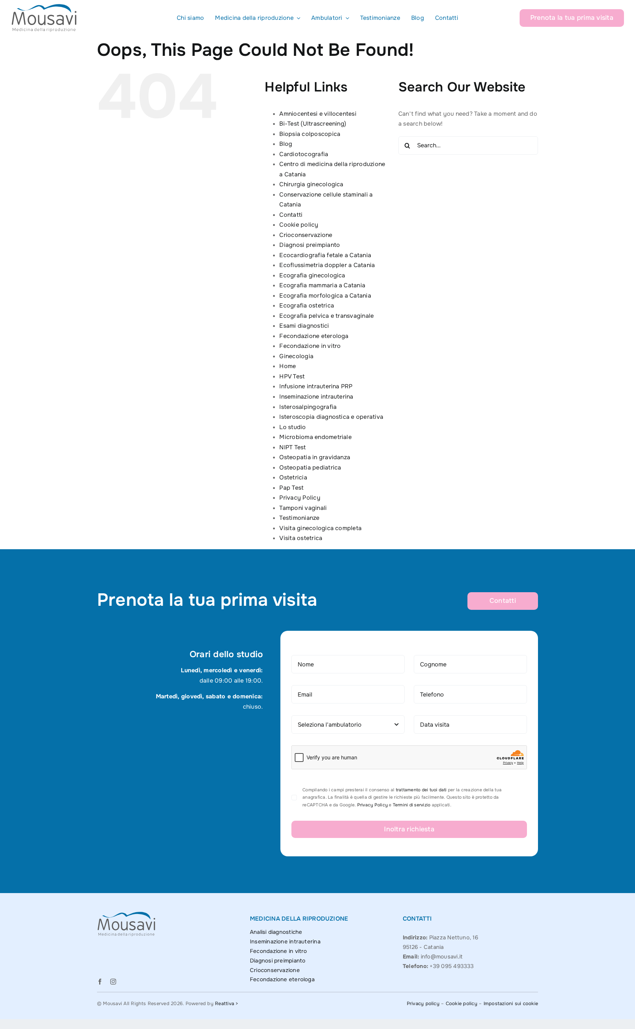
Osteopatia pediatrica (310, 467)
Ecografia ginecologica (312, 275)
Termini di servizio (412, 805)
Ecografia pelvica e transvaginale (326, 316)
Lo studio (292, 427)
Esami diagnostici (304, 326)
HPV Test (292, 376)
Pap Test (291, 488)
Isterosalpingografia (308, 407)
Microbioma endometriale (315, 437)
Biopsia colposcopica (309, 134)
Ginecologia (296, 356)
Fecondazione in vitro (310, 346)
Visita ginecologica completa (320, 528)
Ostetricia (293, 477)
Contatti (290, 215)
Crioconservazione (305, 235)
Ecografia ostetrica (306, 305)
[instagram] (113, 982)
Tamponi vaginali (303, 508)
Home (287, 366)
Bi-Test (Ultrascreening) (312, 123)
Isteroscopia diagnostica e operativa (331, 417)
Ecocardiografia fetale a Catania (325, 255)
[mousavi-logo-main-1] (44, 6)
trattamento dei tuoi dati (421, 790)
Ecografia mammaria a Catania (322, 285)
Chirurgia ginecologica (311, 184)
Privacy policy (423, 1003)
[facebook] (100, 982)
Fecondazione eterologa (313, 336)
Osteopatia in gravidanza (314, 457)
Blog (285, 144)
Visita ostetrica (300, 538)
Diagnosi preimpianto (309, 245)
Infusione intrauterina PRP (315, 386)
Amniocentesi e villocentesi (317, 114)
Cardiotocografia (303, 154)
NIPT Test (292, 447)
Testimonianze (299, 518)
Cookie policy (298, 225)
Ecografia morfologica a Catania (325, 295)
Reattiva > (226, 1003)
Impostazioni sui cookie (511, 1003)
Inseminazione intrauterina (316, 396)
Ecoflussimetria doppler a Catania (327, 265)
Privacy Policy (299, 497)
